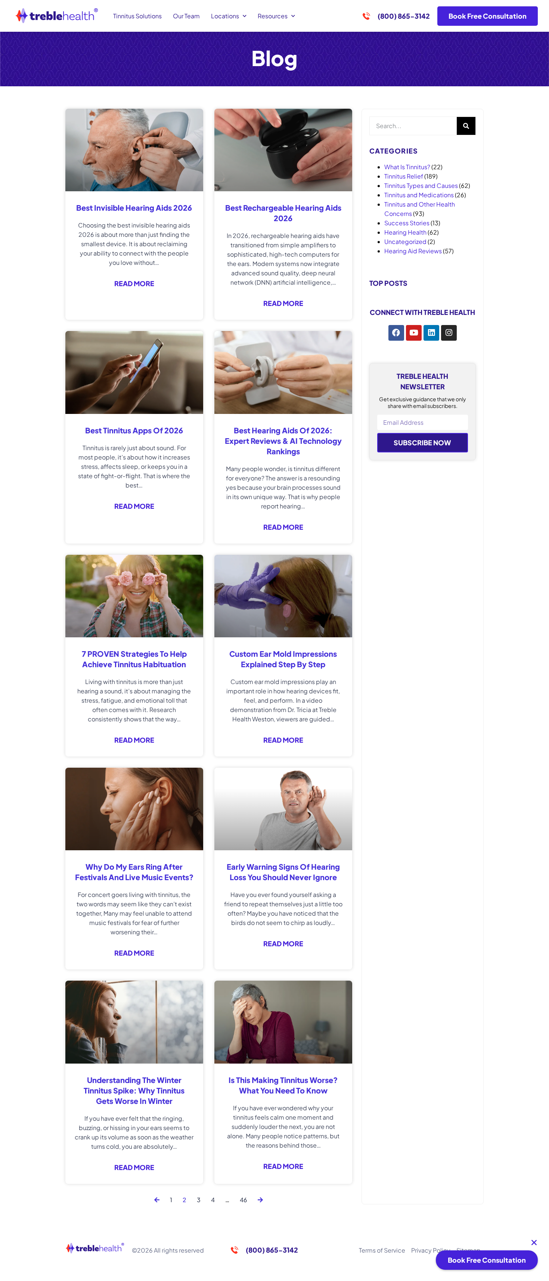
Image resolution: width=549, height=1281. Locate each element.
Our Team (186, 16)
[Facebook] (396, 333)
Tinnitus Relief (403, 176)
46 (243, 1200)
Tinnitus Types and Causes (421, 185)
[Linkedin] (431, 333)
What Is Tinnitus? (407, 167)
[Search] (466, 126)
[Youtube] (414, 333)
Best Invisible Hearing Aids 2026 (134, 207)
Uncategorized (405, 241)
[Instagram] (449, 333)
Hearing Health (405, 232)
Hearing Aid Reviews (413, 251)
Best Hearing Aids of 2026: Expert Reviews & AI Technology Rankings (283, 441)
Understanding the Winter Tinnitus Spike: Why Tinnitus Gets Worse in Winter (134, 1090)
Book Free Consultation (487, 1260)
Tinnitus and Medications (419, 195)
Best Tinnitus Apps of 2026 (134, 430)
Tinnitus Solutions (137, 16)
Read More (134, 283)
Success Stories (406, 223)
